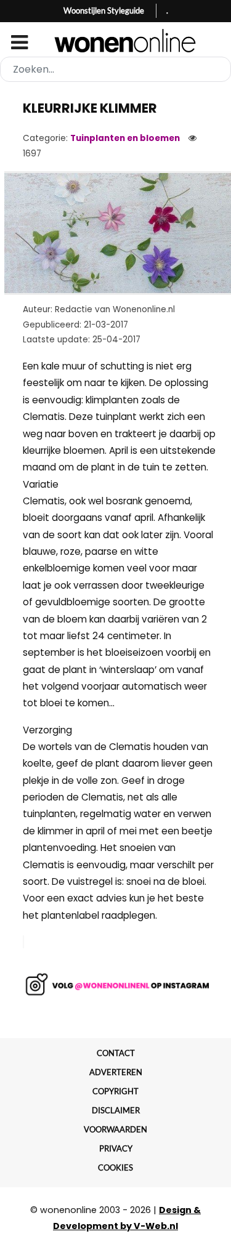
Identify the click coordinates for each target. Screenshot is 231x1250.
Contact (116, 1053)
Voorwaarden (115, 1129)
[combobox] (115, 69)
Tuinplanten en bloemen (125, 138)
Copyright (115, 1091)
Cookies (115, 1167)
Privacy (115, 1148)
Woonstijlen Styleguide (103, 10)
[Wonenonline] (115, 40)
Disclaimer (116, 1110)
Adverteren (115, 1072)
